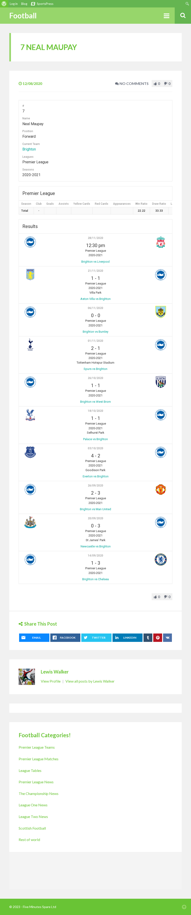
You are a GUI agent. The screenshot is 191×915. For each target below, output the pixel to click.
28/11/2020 (95, 238)
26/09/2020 (95, 485)
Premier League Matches (38, 759)
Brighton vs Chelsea (95, 579)
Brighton (29, 149)
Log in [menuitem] (14, 4)
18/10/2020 (95, 410)
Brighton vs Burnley (95, 331)
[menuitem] (4, 3)
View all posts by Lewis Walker (90, 681)
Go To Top (184, 907)
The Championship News (38, 793)
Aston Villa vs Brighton (95, 299)
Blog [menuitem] (24, 4)
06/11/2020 (95, 308)
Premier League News (36, 782)
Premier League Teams (37, 747)
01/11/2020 (95, 340)
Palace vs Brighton (95, 439)
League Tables (30, 770)
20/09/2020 (95, 518)
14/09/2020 (95, 555)
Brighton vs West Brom (95, 401)
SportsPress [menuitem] (45, 4)
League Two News (33, 816)
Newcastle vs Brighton (96, 546)
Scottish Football (32, 828)
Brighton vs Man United (95, 509)
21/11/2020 (95, 270)
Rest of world (29, 839)
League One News (33, 805)
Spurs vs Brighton (95, 369)
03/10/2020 (95, 448)
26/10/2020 (95, 378)
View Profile (51, 681)
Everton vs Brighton (96, 476)
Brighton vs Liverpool (95, 261)
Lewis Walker (55, 671)
